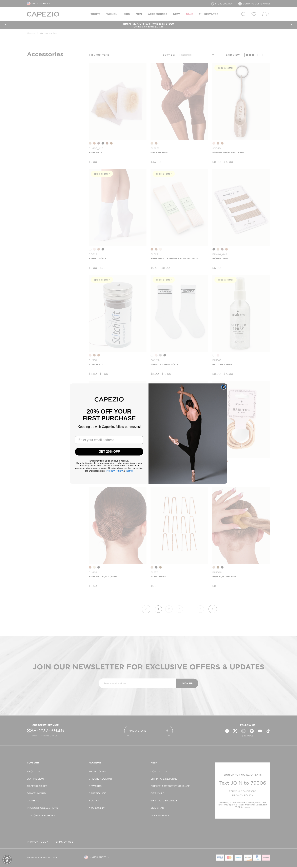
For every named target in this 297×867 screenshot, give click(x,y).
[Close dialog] (224, 387)
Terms (129, 470)
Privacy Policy (114, 470)
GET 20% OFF (109, 451)
